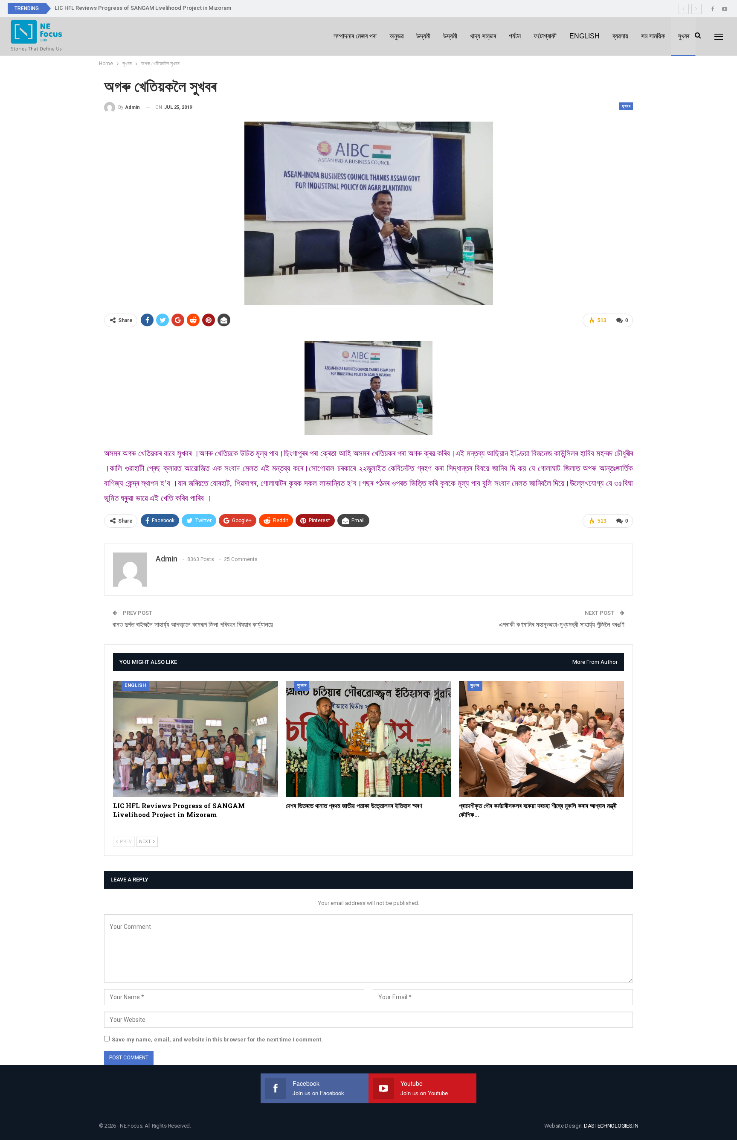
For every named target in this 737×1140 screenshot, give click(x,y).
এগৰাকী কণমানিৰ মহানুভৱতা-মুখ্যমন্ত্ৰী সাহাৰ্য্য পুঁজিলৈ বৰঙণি (561, 624)
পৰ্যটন (515, 36)
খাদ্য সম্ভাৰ (483, 36)
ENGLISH (584, 36)
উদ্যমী (423, 36)
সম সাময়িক (653, 36)
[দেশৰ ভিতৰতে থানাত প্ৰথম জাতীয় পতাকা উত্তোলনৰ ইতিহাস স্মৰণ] (368, 739)
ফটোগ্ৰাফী (545, 36)
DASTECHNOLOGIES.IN (611, 1126)
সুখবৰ (683, 36)
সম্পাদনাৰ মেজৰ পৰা (355, 36)
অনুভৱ (396, 36)
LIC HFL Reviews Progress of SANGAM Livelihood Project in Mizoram (143, 8)
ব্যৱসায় (620, 36)
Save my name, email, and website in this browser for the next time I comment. (217, 1039)
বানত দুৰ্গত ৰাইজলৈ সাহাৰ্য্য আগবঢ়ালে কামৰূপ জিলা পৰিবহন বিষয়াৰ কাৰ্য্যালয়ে (193, 624)
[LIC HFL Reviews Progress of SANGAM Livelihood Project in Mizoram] (195, 739)
